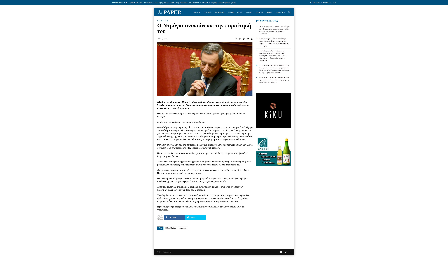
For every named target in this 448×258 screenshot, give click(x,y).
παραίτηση (183, 228)
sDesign (269, 12)
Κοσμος (163, 20)
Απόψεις (249, 12)
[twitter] (286, 252)
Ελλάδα (231, 12)
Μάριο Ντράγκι (170, 228)
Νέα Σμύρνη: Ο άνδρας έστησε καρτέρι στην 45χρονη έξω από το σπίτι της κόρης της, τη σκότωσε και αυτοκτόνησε (274, 80)
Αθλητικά (259, 12)
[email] (281, 252)
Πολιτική (197, 12)
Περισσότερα (280, 12)
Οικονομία (208, 12)
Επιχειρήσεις (219, 12)
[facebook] (290, 252)
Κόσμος (240, 12)
